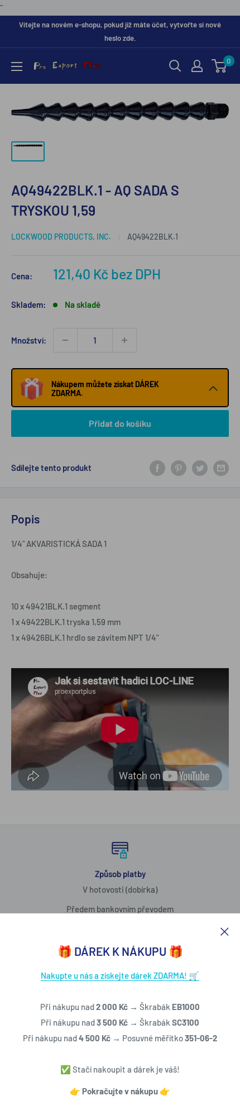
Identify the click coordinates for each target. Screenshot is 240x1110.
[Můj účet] (197, 66)
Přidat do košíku (120, 423)
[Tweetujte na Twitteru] (200, 467)
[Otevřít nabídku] (16, 66)
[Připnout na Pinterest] (178, 467)
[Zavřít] (224, 930)
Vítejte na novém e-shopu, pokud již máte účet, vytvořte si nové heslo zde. (120, 31)
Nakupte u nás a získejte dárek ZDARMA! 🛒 (120, 975)
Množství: (28, 340)
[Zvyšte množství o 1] (124, 340)
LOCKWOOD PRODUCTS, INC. (61, 236)
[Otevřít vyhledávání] (175, 66)
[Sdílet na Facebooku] (157, 467)
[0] (220, 66)
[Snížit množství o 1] (65, 340)
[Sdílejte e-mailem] (221, 467)
